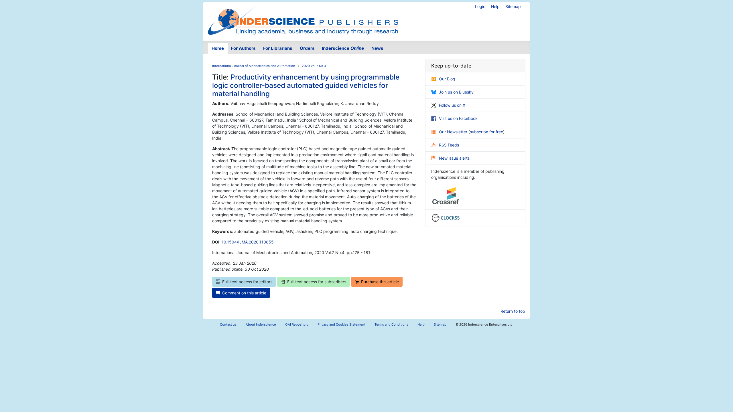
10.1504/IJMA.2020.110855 (248, 241)
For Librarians (277, 48)
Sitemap (513, 6)
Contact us (228, 324)
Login (480, 6)
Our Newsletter (453, 131)
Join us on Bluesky (456, 92)
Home (218, 48)
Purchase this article (380, 281)
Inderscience (343, 48)
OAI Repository (296, 324)
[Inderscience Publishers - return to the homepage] (303, 19)
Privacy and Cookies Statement (341, 324)
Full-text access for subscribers (316, 281)
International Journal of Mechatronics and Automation (253, 66)
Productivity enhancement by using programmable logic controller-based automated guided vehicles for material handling (305, 85)
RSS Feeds (449, 144)
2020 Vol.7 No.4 (314, 66)
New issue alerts (454, 158)
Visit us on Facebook (458, 118)
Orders (307, 48)
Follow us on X (452, 105)
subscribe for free (486, 131)
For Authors (243, 48)
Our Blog (447, 78)
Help (495, 6)
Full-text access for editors (247, 281)
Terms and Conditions (391, 324)
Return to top (513, 311)
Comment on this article (244, 292)
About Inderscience (261, 324)
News (377, 48)
